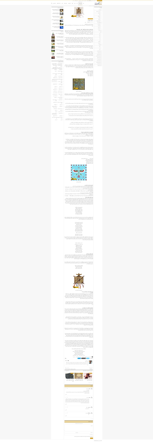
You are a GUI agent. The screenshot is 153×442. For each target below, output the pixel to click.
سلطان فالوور (61, 106)
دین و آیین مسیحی (99, 60)
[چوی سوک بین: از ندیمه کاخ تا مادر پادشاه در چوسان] (53, 50)
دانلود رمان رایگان (60, 94)
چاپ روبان (56, 86)
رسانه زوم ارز (61, 104)
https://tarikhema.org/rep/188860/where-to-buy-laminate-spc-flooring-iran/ (57, 68)
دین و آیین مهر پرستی (98, 62)
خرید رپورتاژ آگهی (76, 0)
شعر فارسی (54, 3)
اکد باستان (99, 27)
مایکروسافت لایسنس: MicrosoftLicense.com (54, 114)
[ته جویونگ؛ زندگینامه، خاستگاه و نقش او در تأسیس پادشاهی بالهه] (61, 17)
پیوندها (83, 0)
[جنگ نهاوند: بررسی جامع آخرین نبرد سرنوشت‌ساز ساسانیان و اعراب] (53, 57)
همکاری (92, 0)
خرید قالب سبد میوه (60, 92)
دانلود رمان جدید (55, 92)
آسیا (77, 3)
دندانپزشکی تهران (60, 99)
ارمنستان (99, 43)
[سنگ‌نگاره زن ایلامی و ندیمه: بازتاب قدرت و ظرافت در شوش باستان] (69, 376)
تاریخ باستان (90, 373)
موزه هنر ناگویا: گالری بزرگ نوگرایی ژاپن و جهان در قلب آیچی (55, 20)
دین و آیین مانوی (99, 57)
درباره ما (94, 0)
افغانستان (99, 41)
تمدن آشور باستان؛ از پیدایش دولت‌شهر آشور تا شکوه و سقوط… (55, 13)
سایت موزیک (80, 0)
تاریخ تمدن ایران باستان (90, 18)
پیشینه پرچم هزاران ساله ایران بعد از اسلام (70, 368)
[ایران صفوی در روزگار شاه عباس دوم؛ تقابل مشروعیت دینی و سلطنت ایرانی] (53, 37)
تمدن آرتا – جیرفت (98, 11)
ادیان (62, 3)
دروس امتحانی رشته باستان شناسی (60, 98)
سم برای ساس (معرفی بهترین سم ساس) (54, 107)
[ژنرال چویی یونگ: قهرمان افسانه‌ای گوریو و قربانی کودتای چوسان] (53, 47)
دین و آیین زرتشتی (99, 54)
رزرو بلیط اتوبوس (55, 102)
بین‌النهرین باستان (99, 22)
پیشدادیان (91, 368)
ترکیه (99, 35)
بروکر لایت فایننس (60, 77)
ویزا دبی (56, 119)
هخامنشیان (99, 16)
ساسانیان (99, 19)
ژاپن (99, 36)
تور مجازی (85, 0)
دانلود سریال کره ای (55, 94)
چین (99, 33)
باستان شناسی (72, 373)
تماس (73, 0)
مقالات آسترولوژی (55, 115)
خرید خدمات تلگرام (60, 91)
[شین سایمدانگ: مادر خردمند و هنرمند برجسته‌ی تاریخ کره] (53, 44)
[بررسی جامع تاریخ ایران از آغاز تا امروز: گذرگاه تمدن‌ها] (88, 376)
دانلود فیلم (61, 95)
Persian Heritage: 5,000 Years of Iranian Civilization (54, 68)
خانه (83, 3)
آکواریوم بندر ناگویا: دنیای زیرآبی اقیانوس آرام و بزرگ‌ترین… (55, 27)
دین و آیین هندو (99, 63)
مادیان (99, 14)
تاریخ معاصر (65, 3)
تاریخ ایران (100, 9)
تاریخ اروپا (100, 44)
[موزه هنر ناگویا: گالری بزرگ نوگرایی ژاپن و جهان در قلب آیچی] (61, 20)
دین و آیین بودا (99, 52)
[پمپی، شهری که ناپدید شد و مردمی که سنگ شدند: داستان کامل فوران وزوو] (53, 40)
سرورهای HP (55, 104)
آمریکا (72, 3)
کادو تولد (56, 110)
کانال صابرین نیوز (60, 113)
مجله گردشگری (58, 3)
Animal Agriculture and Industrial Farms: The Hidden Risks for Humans (59, 65)
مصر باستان (99, 30)
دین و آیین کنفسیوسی (98, 55)
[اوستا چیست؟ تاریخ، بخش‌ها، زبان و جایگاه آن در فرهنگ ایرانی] (79, 376)
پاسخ (65, 394)
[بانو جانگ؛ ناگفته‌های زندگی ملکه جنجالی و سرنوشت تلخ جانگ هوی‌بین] (61, 10)
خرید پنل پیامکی (60, 89)
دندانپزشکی (55, 97)
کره (99, 38)
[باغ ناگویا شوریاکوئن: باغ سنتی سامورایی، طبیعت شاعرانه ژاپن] (61, 24)
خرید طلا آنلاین (55, 91)
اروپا (74, 3)
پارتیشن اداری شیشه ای (54, 81)
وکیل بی (61, 119)
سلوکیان (99, 17)
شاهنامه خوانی (55, 108)
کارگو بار (56, 111)
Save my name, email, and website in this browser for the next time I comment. (83, 436)
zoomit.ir (56, 71)
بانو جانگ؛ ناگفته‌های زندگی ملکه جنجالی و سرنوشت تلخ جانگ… (55, 10)
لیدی (99, 49)
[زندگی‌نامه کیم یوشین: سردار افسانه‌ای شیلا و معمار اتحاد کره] (53, 54)
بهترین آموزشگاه (55, 77)
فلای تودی (61, 110)
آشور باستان (99, 25)
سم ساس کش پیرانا (60, 108)
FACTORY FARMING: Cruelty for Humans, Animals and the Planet (54, 65)
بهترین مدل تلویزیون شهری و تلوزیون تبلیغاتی (54, 79)
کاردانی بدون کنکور (60, 111)
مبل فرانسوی (61, 115)
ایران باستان (80, 3)
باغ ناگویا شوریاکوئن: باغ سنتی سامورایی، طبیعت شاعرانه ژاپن (56, 23)
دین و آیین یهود (99, 65)
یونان (99, 46)
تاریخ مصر (69, 3)
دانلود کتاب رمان (55, 95)
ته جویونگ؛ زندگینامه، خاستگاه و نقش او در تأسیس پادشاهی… (55, 16)
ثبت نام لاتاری (60, 86)
